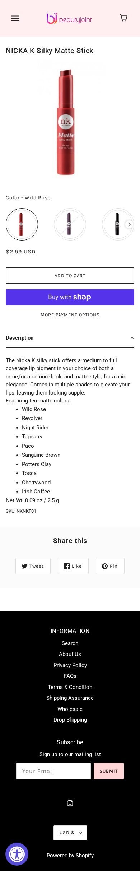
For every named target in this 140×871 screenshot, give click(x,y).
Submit (108, 771)
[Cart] (124, 18)
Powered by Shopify (70, 855)
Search (70, 643)
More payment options (70, 314)
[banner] (69, 18)
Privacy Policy (70, 665)
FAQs (70, 676)
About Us (70, 654)
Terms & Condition (70, 687)
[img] (70, 803)
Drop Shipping (70, 720)
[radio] (22, 224)
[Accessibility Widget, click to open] (16, 854)
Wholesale (70, 709)
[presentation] (129, 224)
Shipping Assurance (70, 698)
